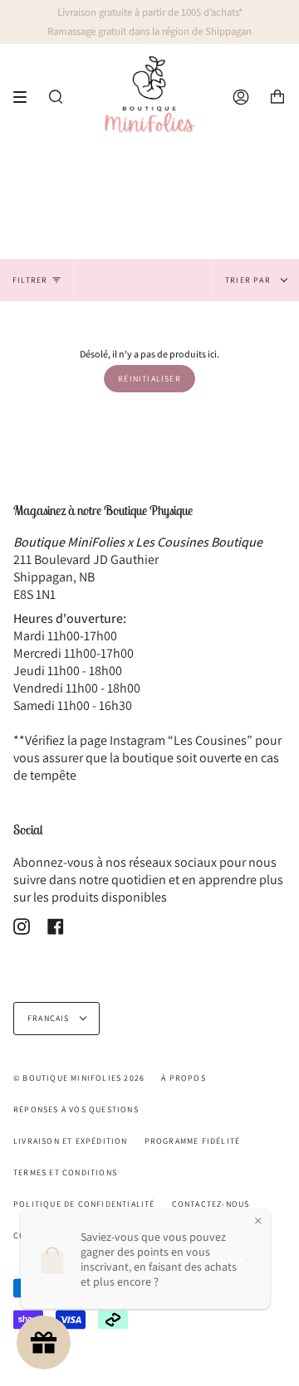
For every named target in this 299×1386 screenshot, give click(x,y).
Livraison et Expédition (70, 1141)
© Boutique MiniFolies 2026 (79, 1077)
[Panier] (277, 96)
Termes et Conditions (65, 1172)
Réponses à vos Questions (76, 1109)
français (49, 1018)
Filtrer (29, 280)
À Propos (183, 1077)
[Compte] (241, 96)
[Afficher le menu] (25, 97)
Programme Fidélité (193, 1141)
